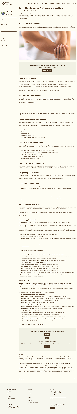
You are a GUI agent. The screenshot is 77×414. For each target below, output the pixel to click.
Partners (9, 396)
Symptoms (3, 36)
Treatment (3, 43)
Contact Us (9, 404)
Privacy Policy (10, 400)
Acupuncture (4, 26)
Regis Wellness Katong (33, 402)
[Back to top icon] (71, 412)
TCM (2, 22)
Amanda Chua (23, 10)
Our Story (9, 391)
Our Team (9, 393)
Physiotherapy (4, 24)
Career (29, 397)
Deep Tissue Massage (5, 29)
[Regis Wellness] (7, 3)
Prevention (3, 40)
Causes (2, 38)
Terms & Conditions (11, 398)
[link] (47, 379)
